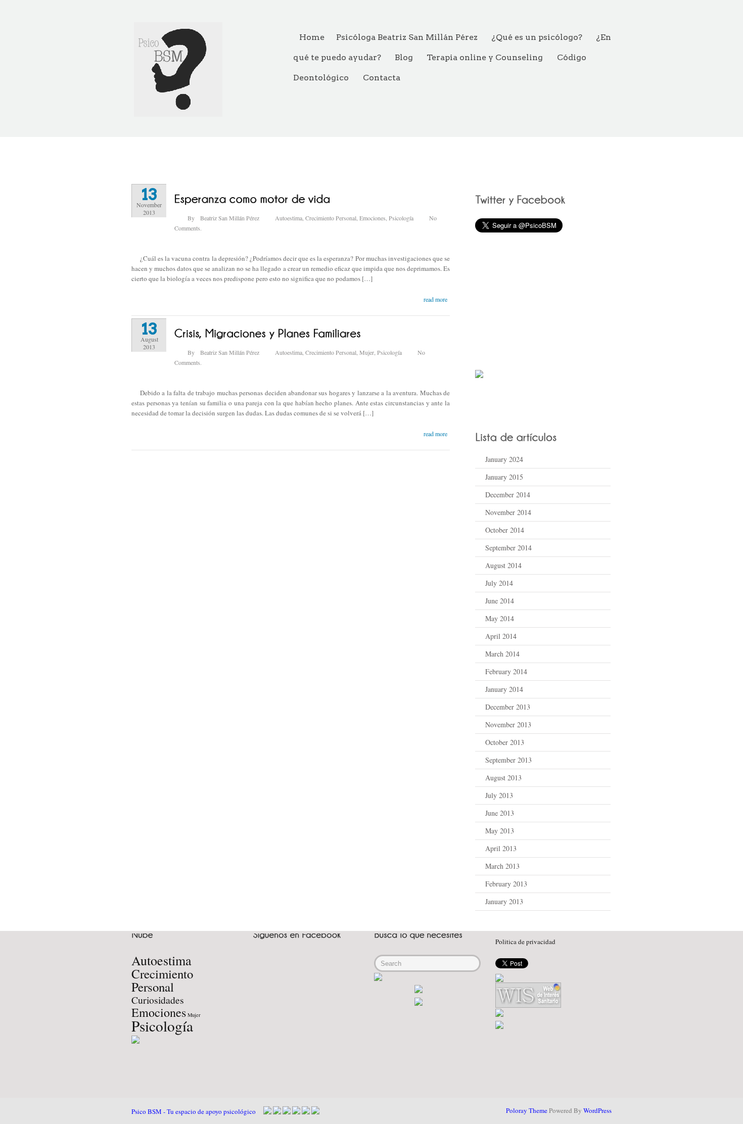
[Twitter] (277, 1110)
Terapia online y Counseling (485, 57)
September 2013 (508, 760)
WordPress (597, 1110)
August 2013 (503, 777)
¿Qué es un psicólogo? (536, 37)
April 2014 (501, 636)
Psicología (401, 218)
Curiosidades (157, 1000)
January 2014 (504, 689)
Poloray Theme (526, 1110)
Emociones (372, 218)
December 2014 (507, 494)
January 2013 (504, 901)
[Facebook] (267, 1110)
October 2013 (504, 742)
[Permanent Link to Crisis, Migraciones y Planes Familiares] (267, 332)
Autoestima (288, 218)
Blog (404, 57)
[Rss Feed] (296, 1110)
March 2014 (502, 654)
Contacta (381, 77)
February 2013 (506, 883)
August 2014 (503, 565)
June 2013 (499, 813)
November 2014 (508, 512)
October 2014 (504, 530)
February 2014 (506, 671)
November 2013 (508, 724)
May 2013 (499, 830)
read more (435, 299)
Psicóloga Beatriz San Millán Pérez (407, 37)
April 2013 (501, 848)
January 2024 (504, 459)
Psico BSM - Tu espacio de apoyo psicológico (193, 1111)
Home (311, 37)
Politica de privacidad (525, 941)
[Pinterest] (315, 1110)
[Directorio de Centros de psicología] (499, 1025)
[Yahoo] (287, 1110)
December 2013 (507, 707)
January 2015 (504, 477)
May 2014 (499, 618)
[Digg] (306, 1110)
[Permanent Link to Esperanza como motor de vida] (252, 198)
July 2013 (499, 795)
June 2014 (499, 600)
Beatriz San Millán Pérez (229, 218)
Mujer (366, 352)
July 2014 (499, 583)
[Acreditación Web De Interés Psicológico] (499, 976)
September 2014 (508, 547)
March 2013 (502, 866)
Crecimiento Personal (330, 218)
